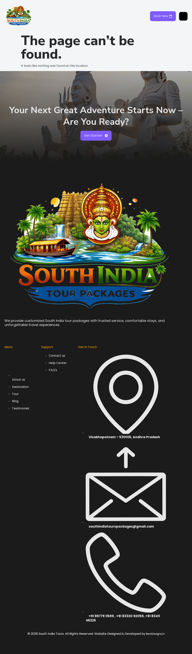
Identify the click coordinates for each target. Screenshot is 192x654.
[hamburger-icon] (183, 16)
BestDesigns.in (155, 634)
